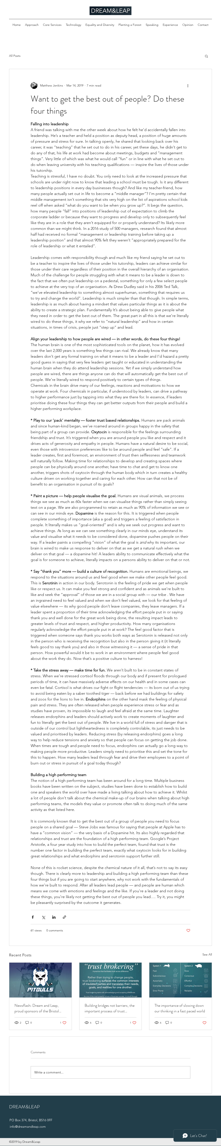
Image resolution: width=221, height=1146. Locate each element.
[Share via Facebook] (33, 917)
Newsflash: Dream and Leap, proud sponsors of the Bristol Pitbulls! (36, 1008)
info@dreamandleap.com (28, 1126)
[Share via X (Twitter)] (43, 917)
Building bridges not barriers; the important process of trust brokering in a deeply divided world (109, 1008)
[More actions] (187, 85)
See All (207, 954)
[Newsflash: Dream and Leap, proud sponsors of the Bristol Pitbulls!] (40, 980)
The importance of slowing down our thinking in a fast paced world (180, 1008)
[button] (206, 56)
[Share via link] (64, 917)
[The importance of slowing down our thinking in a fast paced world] (180, 980)
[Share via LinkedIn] (54, 917)
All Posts (15, 56)
